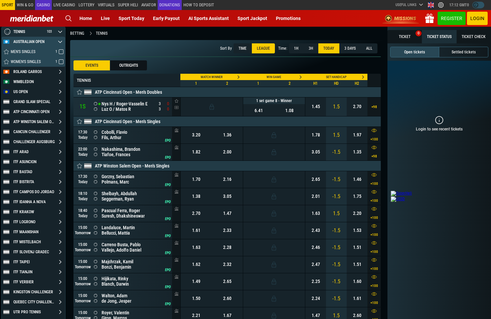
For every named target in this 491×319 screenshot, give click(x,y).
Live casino (64, 4)
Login (477, 18)
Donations (169, 4)
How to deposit (198, 4)
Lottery (86, 4)
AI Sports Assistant (208, 18)
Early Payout (166, 18)
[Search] (68, 18)
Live (105, 18)
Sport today (131, 18)
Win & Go (25, 4)
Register (451, 18)
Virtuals (106, 4)
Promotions (288, 18)
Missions (405, 18)
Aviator (148, 4)
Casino (43, 4)
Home (85, 18)
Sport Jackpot (252, 18)
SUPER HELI (128, 4)
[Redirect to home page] (31, 18)
